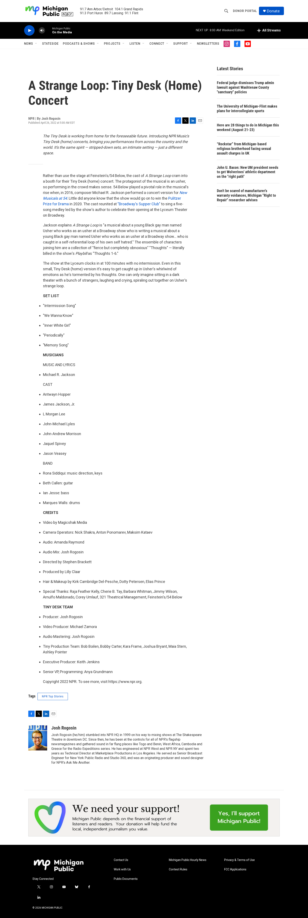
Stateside (50, 43)
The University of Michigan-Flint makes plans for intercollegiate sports (247, 108)
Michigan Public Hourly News (187, 860)
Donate (273, 11)
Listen (134, 43)
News (28, 43)
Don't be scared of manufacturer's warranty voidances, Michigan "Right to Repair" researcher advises (246, 195)
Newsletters (208, 43)
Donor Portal (245, 11)
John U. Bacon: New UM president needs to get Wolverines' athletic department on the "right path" (247, 172)
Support (180, 43)
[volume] (41, 30)
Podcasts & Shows (79, 43)
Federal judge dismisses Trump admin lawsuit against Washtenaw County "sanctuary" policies (245, 87)
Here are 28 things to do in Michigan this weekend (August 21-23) (248, 127)
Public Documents (126, 878)
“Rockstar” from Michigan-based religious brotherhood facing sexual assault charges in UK (244, 148)
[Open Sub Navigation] (36, 43)
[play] (29, 30)
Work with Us (122, 869)
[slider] (48, 30)
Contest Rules (178, 869)
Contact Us (121, 860)
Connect (156, 43)
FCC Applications (235, 869)
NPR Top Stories (52, 696)
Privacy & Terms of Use (239, 860)
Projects (112, 43)
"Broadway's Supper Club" (139, 204)
